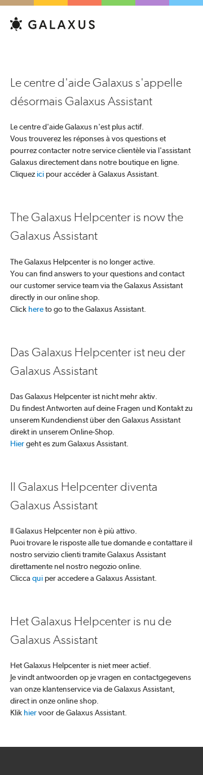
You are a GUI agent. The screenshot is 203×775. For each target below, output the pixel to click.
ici (40, 173)
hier (30, 712)
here (35, 308)
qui (37, 578)
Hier (17, 443)
